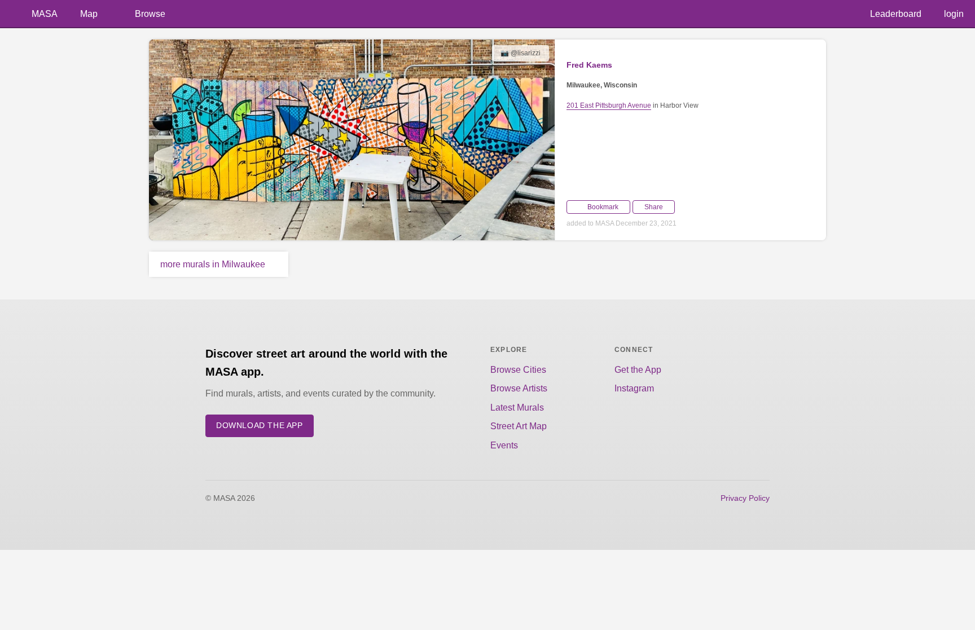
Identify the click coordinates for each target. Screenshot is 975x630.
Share (653, 207)
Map (89, 14)
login (954, 14)
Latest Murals (517, 407)
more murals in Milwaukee (212, 264)
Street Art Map (518, 426)
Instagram (634, 388)
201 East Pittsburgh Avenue (608, 105)
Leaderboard (895, 14)
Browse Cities (518, 370)
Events (504, 445)
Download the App (259, 425)
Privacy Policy (745, 498)
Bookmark (602, 207)
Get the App (637, 370)
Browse (150, 14)
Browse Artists (518, 388)
